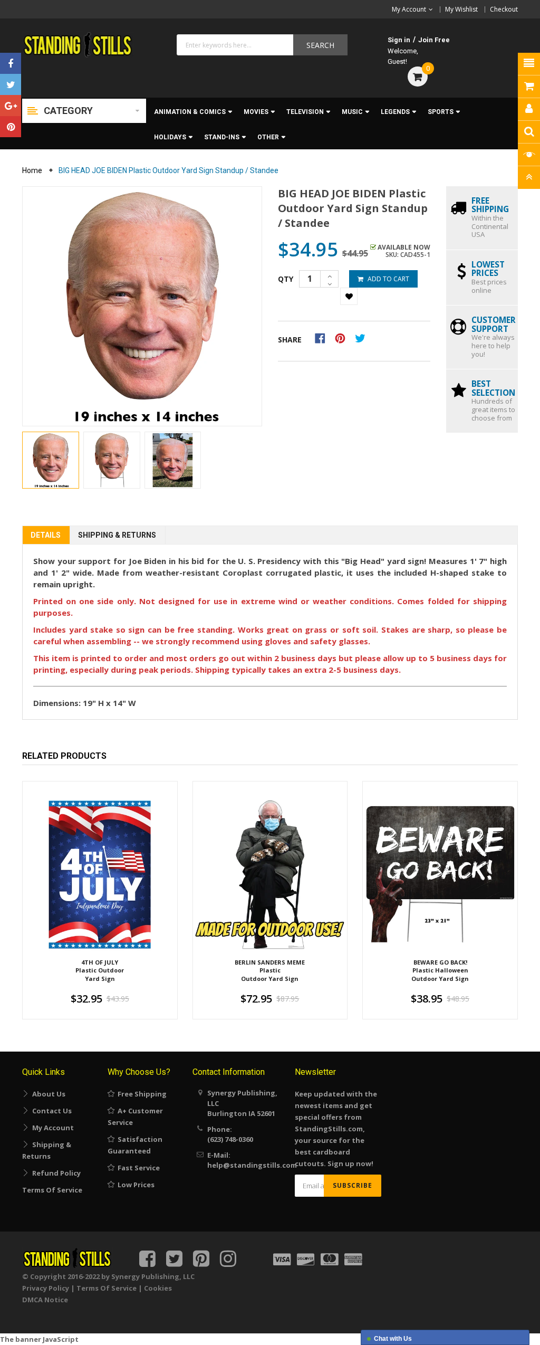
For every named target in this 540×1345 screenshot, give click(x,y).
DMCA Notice (45, 1299)
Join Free (434, 40)
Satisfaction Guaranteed (135, 1145)
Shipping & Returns (117, 535)
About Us (47, 1094)
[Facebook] (10, 63)
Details (46, 535)
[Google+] (10, 105)
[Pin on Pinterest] (343, 337)
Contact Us (50, 1110)
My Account (51, 1127)
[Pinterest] (10, 126)
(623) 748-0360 (230, 1139)
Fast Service (137, 1167)
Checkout (504, 9)
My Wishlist (461, 9)
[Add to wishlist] (349, 296)
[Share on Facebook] (323, 337)
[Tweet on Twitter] (363, 337)
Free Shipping (140, 1094)
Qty (285, 279)
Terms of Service (52, 1190)
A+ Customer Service (135, 1116)
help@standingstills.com (252, 1165)
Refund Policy (55, 1173)
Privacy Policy (45, 1288)
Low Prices (134, 1184)
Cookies (158, 1288)
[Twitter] (10, 84)
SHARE (290, 340)
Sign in (399, 40)
